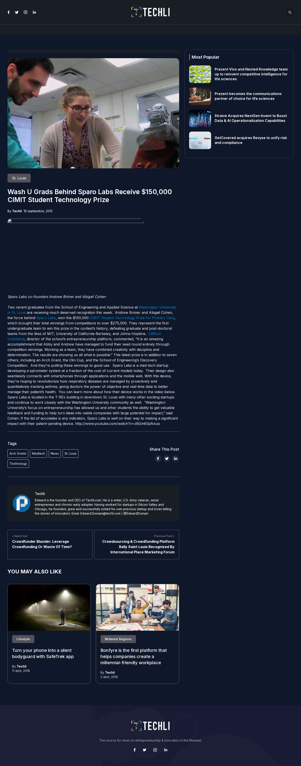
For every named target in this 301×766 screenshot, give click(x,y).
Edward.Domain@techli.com (100, 513)
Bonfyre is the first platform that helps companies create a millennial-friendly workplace (133, 657)
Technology (18, 463)
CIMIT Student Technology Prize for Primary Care (132, 318)
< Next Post (19, 536)
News (55, 453)
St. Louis (70, 453)
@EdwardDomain (135, 513)
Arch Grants (17, 453)
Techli (17, 211)
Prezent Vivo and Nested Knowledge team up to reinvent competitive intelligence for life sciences (251, 74)
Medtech (38, 453)
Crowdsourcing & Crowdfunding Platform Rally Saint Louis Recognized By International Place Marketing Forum (138, 546)
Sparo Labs (46, 318)
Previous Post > (164, 536)
